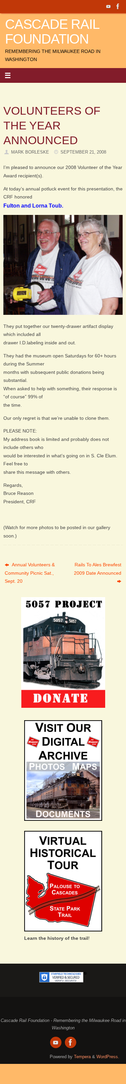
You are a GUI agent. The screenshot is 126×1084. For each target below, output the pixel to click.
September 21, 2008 (83, 152)
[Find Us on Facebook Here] (118, 6)
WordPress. (107, 1056)
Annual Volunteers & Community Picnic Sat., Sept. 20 (30, 573)
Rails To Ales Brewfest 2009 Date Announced (97, 568)
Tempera (82, 1056)
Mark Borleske (30, 152)
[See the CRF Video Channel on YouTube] (108, 6)
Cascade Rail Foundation (52, 31)
